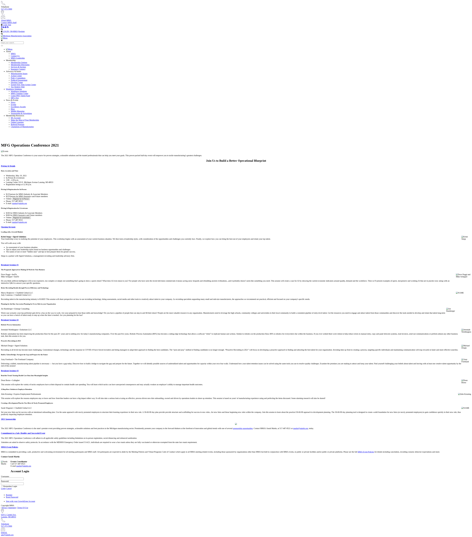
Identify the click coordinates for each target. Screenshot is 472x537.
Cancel (9, 488)
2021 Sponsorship (8, 419)
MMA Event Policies (9, 447)
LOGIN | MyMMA (10, 31)
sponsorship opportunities (243, 428)
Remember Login (10, 486)
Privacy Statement (9, 508)
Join (9, 25)
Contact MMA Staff (8, 23)
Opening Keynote (8, 227)
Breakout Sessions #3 (10, 371)
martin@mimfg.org (19, 203)
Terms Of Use (22, 508)
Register (21, 31)
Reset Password (12, 497)
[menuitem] (238, 49)
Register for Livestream (21, 218)
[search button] (2, 45)
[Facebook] (1, 27)
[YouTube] (6, 27)
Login (5, 25)
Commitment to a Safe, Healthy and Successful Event (23, 433)
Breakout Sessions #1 (10, 265)
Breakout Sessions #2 (10, 320)
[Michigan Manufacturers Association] (16, 36)
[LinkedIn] (3, 27)
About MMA (6, 20)
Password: (5, 481)
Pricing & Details (8, 166)
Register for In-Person (21, 199)
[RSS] (8, 27)
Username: (5, 476)
